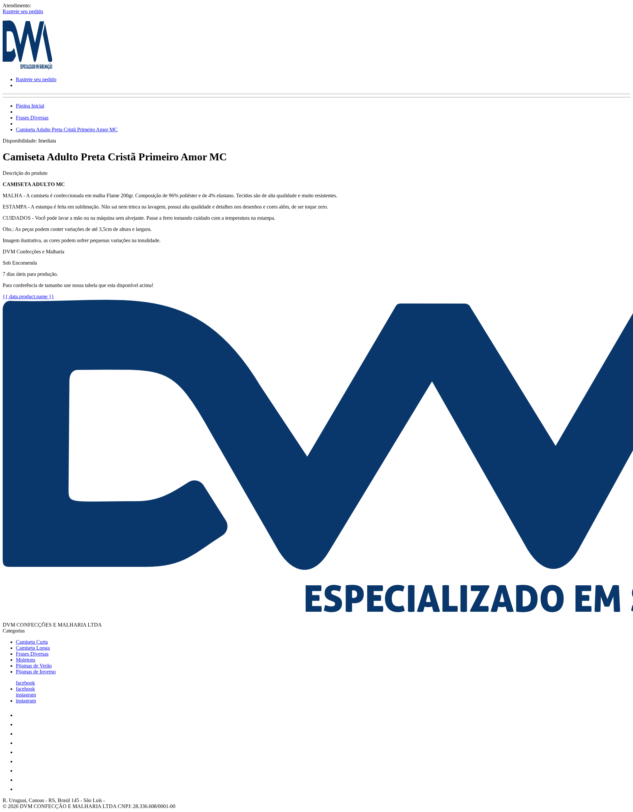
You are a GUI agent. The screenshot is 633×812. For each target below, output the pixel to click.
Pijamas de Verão (34, 665)
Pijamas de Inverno (36, 671)
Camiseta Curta (32, 642)
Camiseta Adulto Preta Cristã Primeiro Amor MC (67, 129)
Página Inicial (30, 106)
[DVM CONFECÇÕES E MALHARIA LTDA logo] (27, 68)
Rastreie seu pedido (23, 11)
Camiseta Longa (33, 648)
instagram (26, 695)
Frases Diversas (32, 117)
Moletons (25, 660)
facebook (25, 683)
